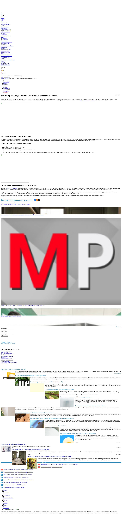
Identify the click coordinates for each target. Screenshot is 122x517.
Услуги (2, 61)
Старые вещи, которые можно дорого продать (14, 487)
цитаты (2, 18)
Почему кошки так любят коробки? (55, 426)
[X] (39, 200)
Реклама (5, 505)
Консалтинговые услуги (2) (7, 353)
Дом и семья (3, 28)
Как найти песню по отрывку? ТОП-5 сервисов (14, 484)
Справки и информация (6, 54)
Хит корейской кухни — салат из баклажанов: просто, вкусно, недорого (52, 418)
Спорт (2, 53)
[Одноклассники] (37, 200)
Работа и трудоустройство (7, 45)
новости (3, 19)
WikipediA (3, 67)
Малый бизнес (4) (5, 354)
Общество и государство (6, 42)
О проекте (5, 492)
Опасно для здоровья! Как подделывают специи (59, 389)
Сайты (5, 83)
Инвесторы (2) (4, 352)
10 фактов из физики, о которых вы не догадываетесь (16, 477)
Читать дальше (117, 373)
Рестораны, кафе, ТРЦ (6, 49)
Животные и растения (6, 29)
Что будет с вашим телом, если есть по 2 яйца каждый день (78, 433)
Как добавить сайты (8, 497)
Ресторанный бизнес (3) (6, 358)
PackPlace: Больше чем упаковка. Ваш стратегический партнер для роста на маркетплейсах (22, 305)
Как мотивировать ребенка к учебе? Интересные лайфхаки (48, 382)
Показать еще (118, 326)
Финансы (3, 62)
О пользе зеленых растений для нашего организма (30, 375)
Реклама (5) (3, 357)
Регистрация (7, 77)
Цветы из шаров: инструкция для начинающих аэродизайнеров (18, 472)
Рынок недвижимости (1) (7, 360)
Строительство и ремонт (6, 56)
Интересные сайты (5, 32)
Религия (3, 48)
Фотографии (6, 91)
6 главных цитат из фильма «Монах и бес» (13, 444)
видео (2, 16)
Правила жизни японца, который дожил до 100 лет (90, 405)
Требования (6, 508)
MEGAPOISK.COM (5, 64)
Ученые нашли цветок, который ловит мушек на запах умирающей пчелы (49, 456)
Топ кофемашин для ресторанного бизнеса (11, 316)
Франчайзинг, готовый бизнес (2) (9, 362)
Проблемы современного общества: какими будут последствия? (18, 469)
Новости (5, 84)
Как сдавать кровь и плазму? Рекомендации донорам (76, 397)
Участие (5, 500)
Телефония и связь (5, 57)
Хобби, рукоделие (5, 63)
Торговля (3, 58)
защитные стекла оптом (11, 188)
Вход (2, 77)
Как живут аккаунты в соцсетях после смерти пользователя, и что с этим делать (59, 464)
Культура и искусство (6, 35)
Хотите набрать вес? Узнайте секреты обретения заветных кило (18, 479)
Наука (2, 37)
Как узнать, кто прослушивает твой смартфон (51, 467)
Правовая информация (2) (7, 356)
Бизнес (2, 25)
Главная (5, 490)
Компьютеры (4, 34)
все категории (4, 363)
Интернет (3, 33)
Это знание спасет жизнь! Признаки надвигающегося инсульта (34, 412)
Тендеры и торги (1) (5, 361)
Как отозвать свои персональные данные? (13, 369)
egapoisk (3, 73)
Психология (3, 44)
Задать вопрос (6, 495)
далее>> (49, 446)
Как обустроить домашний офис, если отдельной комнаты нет (15, 204)
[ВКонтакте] (35, 200)
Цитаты (5, 87)
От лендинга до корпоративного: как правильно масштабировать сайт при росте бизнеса (22, 214)
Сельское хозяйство (5, 52)
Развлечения (4, 47)
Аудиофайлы (6, 89)
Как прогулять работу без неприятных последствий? (16, 482)
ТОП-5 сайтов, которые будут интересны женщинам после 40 (18, 474)
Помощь (5, 503)
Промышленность (5, 43)
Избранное (6, 82)
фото (2, 20)
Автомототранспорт (5, 24)
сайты (2, 21)
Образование (4, 40)
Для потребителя (5, 26)
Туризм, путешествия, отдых (7, 59)
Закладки (5, 92)
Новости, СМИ (4, 39)
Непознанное (4, 38)
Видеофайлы (6, 88)
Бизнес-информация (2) (6, 351)
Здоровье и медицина (6, 30)
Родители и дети (5, 51)
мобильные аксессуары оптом (87, 100)
